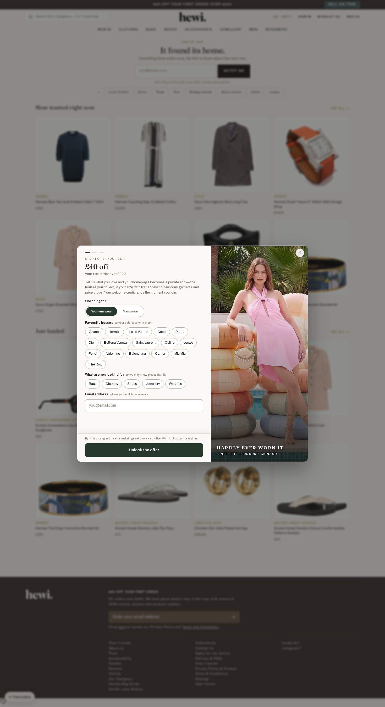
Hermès (114, 332)
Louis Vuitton (138, 332)
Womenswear (101, 311)
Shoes (132, 384)
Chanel (94, 332)
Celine (169, 342)
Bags (92, 384)
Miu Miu (180, 353)
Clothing (112, 384)
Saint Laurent (146, 342)
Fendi (93, 353)
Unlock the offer (144, 450)
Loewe (188, 342)
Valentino (113, 353)
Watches (175, 384)
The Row (95, 364)
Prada (179, 332)
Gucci (161, 332)
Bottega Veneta (115, 342)
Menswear (130, 311)
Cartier (160, 353)
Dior (92, 342)
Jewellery (153, 384)
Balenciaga (137, 353)
